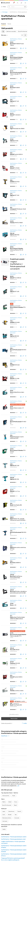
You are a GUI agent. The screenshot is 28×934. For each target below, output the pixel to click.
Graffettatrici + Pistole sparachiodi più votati (13, 831)
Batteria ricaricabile (11, 31)
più (18, 777)
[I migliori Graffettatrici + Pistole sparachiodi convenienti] (14, 264)
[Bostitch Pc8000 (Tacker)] (14, 88)
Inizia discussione (15, 740)
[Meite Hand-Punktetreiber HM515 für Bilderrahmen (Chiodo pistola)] (14, 618)
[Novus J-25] (14, 604)
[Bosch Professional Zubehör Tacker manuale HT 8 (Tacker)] (14, 634)
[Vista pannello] (22, 35)
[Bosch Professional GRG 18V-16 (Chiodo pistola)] (14, 533)
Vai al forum (4, 736)
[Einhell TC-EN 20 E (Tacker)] (14, 115)
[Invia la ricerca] (9, 6)
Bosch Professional (22, 31)
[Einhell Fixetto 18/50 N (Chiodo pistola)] (14, 154)
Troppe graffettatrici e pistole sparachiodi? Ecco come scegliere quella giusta (13, 851)
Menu (4, 6)
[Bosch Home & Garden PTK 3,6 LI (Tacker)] (14, 307)
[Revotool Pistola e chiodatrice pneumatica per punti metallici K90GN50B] (14, 591)
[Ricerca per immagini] (25, 6)
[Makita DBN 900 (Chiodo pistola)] (14, 235)
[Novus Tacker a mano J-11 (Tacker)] (14, 407)
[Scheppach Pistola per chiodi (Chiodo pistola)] (14, 209)
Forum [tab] (9, 24)
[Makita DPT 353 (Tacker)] (14, 195)
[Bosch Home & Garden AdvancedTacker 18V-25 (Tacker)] (14, 249)
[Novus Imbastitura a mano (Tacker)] (14, 392)
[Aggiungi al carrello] (25, 48)
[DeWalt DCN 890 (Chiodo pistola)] (14, 322)
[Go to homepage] (5, 2)
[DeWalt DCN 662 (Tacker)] (14, 365)
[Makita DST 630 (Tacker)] (14, 291)
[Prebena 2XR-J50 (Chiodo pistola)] (14, 663)
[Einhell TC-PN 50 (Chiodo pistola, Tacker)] (14, 168)
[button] (26, 39)
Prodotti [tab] (3, 24)
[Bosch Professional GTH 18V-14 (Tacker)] (14, 422)
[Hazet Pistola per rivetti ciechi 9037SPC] (14, 437)
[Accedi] (17, 2)
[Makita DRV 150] (14, 479)
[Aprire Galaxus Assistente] (21, 3)
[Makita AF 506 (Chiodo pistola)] (14, 141)
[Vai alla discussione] (14, 749)
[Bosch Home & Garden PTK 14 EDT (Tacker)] (14, 451)
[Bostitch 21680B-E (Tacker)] (14, 563)
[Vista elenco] (25, 35)
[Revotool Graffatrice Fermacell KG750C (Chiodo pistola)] (14, 577)
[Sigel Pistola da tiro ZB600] (14, 128)
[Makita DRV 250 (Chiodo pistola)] (14, 466)
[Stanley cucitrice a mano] (14, 690)
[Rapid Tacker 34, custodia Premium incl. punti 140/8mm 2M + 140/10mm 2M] (14, 519)
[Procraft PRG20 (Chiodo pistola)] (14, 650)
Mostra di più (14, 718)
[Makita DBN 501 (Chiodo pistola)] (14, 336)
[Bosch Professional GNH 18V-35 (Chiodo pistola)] (14, 350)
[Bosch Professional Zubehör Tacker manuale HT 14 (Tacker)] (14, 73)
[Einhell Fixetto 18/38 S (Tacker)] (14, 677)
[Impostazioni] (13, 3)
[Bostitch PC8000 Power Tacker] (14, 44)
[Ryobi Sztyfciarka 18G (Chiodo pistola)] (14, 505)
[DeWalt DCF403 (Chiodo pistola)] (14, 182)
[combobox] (3, 31)
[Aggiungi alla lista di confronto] (21, 48)
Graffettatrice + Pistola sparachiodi (16, 39)
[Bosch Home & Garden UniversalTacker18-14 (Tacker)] (14, 58)
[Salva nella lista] (23, 48)
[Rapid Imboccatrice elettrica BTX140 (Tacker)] (14, 548)
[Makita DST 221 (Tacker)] (14, 101)
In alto (25, 723)
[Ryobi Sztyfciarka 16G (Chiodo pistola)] (14, 704)
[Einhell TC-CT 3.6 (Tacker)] (14, 491)
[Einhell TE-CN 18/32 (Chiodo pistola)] (14, 278)
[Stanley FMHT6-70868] (14, 222)
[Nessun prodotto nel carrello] (25, 3)
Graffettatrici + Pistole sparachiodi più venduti (13, 828)
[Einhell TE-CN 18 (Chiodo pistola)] (14, 379)
